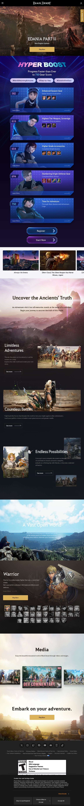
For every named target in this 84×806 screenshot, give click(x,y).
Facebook (39, 745)
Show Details (62, 794)
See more (9, 371)
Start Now (41, 240)
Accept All (61, 801)
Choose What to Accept (41, 801)
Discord (50, 745)
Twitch (33, 745)
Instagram (27, 745)
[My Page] (81, 3)
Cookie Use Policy (72, 753)
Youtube (45, 745)
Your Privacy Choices (41, 755)
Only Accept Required (23, 801)
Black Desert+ (56, 745)
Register (41, 230)
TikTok (62, 745)
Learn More (7, 591)
